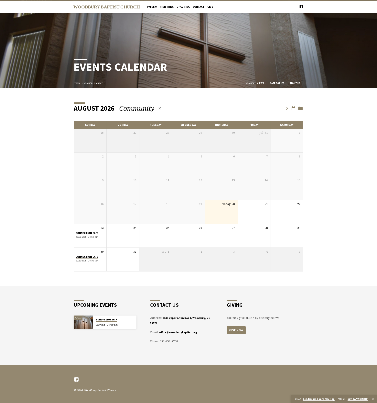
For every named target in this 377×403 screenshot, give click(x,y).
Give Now (236, 330)
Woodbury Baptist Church (106, 6)
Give (210, 6)
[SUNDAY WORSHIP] (83, 322)
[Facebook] (301, 6)
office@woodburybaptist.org (178, 332)
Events (250, 83)
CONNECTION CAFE (87, 233)
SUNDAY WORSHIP (106, 319)
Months (295, 83)
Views (260, 83)
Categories (277, 83)
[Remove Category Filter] (160, 108)
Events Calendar (93, 83)
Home (77, 83)
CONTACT (198, 6)
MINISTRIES (167, 6)
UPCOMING (183, 6)
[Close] (373, 399)
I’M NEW (152, 6)
